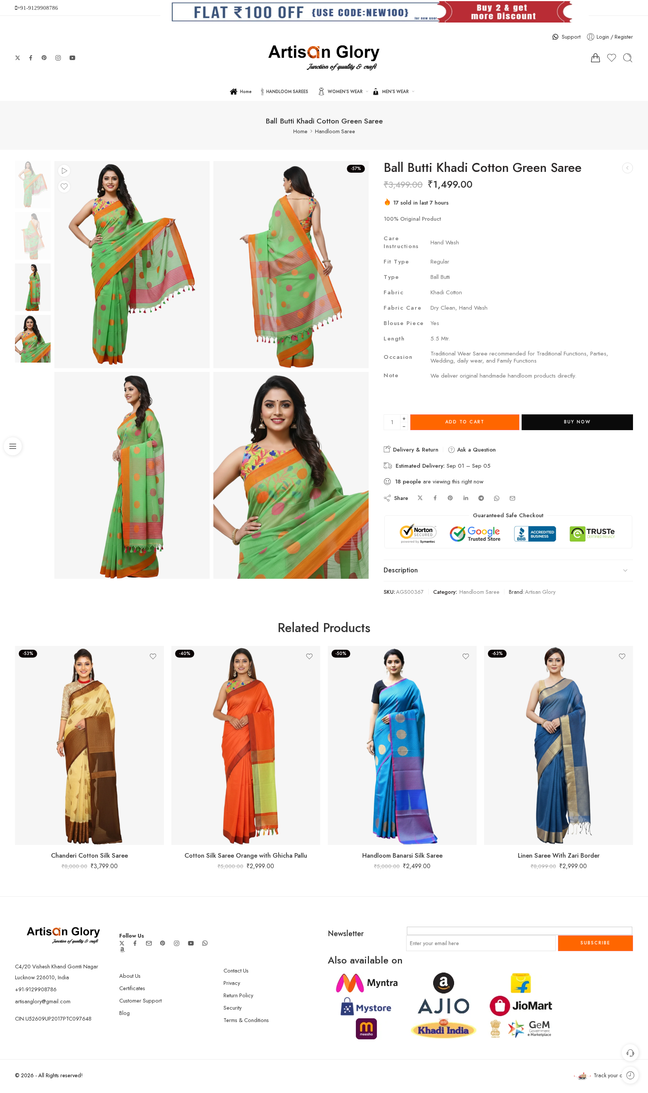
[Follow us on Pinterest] (44, 58)
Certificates (132, 988)
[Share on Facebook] (435, 498)
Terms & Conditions (246, 1020)
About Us (130, 976)
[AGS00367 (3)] (291, 475)
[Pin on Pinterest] (450, 498)
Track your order (613, 1075)
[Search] (627, 58)
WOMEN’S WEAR (345, 92)
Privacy (232, 983)
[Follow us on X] (17, 57)
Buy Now (577, 422)
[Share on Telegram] (481, 498)
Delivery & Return (414, 450)
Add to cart (464, 422)
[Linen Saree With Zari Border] (558, 745)
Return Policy (238, 995)
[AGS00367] (33, 184)
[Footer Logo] (63, 934)
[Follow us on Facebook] (31, 58)
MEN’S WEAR (395, 92)
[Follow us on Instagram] (58, 57)
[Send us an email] (149, 943)
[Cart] (595, 58)
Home (246, 92)
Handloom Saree (335, 131)
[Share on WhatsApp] (497, 498)
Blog (124, 1013)
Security (233, 1008)
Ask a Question (475, 450)
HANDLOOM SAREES (287, 92)
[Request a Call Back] (630, 1052)
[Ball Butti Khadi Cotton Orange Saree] (627, 168)
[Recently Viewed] (630, 1075)
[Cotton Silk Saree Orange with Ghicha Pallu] (245, 745)
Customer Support (140, 1000)
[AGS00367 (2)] (291, 264)
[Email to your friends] (512, 498)
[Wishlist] (64, 187)
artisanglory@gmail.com (42, 1001)
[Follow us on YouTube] (72, 57)
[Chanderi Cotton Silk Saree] (89, 745)
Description (401, 570)
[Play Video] (64, 171)
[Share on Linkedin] (466, 498)
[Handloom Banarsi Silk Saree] (402, 745)
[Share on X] (420, 498)
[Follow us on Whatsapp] (205, 943)
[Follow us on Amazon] (122, 950)
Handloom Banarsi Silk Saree (402, 855)
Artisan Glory (540, 592)
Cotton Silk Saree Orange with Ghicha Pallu (245, 855)
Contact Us (236, 970)
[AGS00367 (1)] (132, 475)
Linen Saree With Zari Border (559, 855)
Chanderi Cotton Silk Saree (89, 855)
